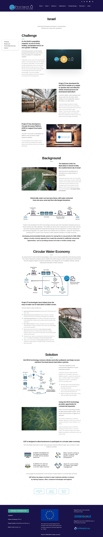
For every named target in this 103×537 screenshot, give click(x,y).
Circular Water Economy (10, 45)
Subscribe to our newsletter (18, 510)
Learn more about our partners (63, 491)
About (40, 6)
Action (46, 6)
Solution (6, 48)
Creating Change (72, 6)
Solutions (53, 6)
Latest (88, 6)
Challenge (6, 41)
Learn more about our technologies (51, 491)
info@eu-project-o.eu (16, 527)
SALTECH (61, 381)
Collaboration (62, 6)
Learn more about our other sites (39, 491)
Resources (81, 6)
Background (7, 43)
